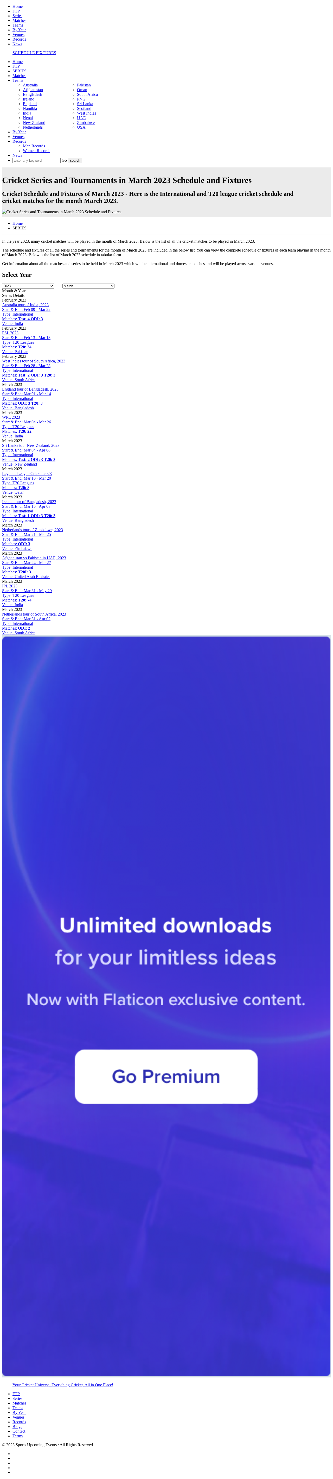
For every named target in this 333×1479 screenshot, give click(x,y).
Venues (18, 34)
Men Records (34, 146)
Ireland (28, 99)
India (27, 113)
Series (17, 16)
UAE (81, 118)
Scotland (84, 108)
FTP (16, 11)
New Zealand (34, 122)
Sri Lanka (85, 104)
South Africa (87, 94)
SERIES (19, 71)
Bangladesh (32, 94)
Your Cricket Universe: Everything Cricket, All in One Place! (62, 1385)
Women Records (36, 150)
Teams (17, 25)
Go (65, 160)
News (17, 44)
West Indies (86, 113)
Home (17, 6)
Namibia (30, 108)
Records (19, 39)
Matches (19, 20)
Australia (30, 85)
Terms (17, 1436)
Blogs (17, 1426)
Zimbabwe (86, 122)
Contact (18, 1431)
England (30, 104)
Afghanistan (33, 89)
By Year (19, 30)
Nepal (28, 118)
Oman (82, 89)
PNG (81, 99)
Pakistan (84, 85)
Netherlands (33, 127)
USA (81, 127)
